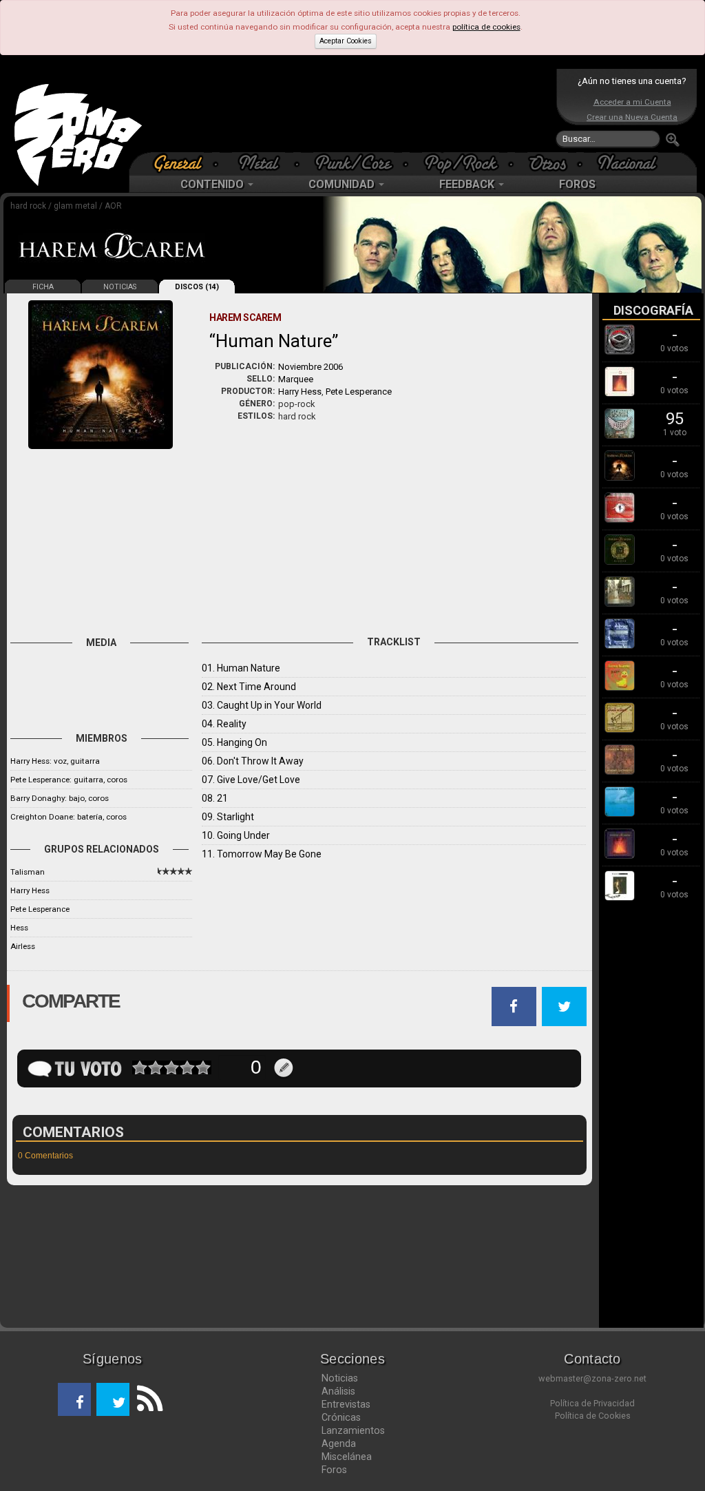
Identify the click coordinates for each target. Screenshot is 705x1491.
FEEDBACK (468, 184)
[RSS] (145, 1399)
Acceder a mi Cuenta (632, 102)
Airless (22, 946)
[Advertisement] (349, 110)
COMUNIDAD (342, 184)
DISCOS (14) (197, 286)
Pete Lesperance (359, 391)
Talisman (27, 872)
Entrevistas (346, 1404)
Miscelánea (347, 1456)
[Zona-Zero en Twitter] (112, 1399)
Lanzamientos (353, 1430)
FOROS (577, 184)
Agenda (339, 1443)
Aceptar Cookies (345, 41)
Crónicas (341, 1417)
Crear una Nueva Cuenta (632, 117)
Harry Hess (300, 391)
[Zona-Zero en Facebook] (74, 1399)
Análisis (338, 1391)
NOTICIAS (119, 286)
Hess (19, 927)
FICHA (43, 286)
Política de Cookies (593, 1415)
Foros (334, 1469)
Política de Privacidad (592, 1403)
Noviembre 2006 (310, 367)
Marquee (295, 379)
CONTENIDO (213, 184)
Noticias (340, 1378)
